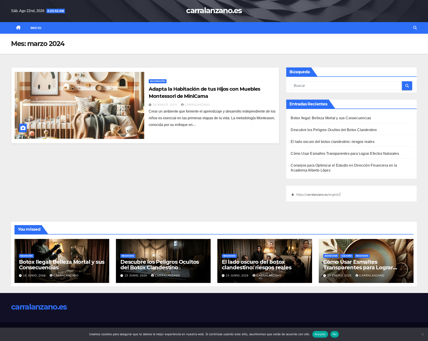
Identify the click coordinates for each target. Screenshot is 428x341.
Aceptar (320, 334)
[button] (415, 28)
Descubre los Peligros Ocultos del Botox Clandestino (334, 130)
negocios (26, 256)
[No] (422, 334)
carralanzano (197, 104)
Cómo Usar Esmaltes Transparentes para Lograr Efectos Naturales (345, 153)
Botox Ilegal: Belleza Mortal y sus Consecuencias (331, 118)
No (335, 334)
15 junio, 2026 (136, 275)
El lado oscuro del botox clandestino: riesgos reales (332, 142)
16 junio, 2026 (35, 275)
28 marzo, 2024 (165, 104)
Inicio (36, 28)
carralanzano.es (214, 10)
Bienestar (331, 256)
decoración (157, 81)
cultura (347, 256)
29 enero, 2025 (339, 275)
